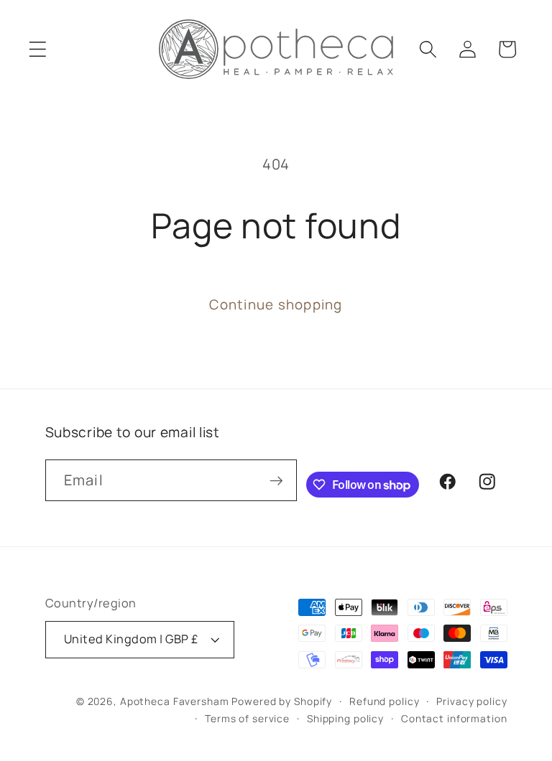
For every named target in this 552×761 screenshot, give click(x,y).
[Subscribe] (276, 480)
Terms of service (247, 718)
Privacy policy (471, 701)
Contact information (454, 718)
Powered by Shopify (281, 701)
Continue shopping (275, 304)
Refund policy (384, 701)
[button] (38, 49)
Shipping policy (345, 718)
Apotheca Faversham (174, 701)
